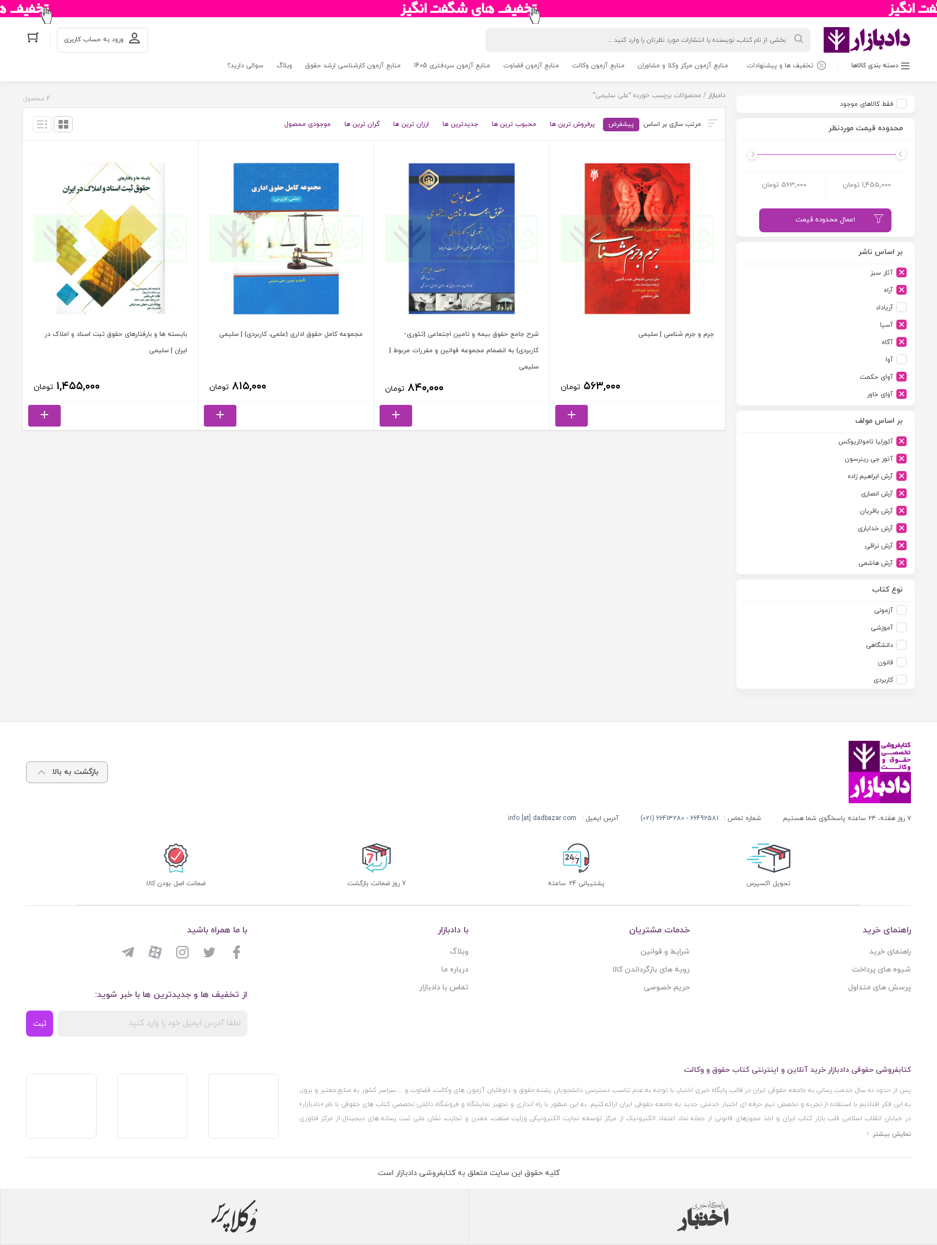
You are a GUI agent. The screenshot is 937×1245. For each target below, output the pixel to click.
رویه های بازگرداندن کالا (651, 969)
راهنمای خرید (890, 952)
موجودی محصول (307, 124)
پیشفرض (621, 124)
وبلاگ (284, 65)
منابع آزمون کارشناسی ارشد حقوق (353, 65)
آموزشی (882, 628)
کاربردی (883, 680)
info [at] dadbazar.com (542, 818)
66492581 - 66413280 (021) (679, 818)
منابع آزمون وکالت (598, 65)
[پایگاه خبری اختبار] (703, 1216)
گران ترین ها (362, 124)
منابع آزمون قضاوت (531, 65)
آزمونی (883, 610)
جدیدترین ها (460, 124)
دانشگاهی (879, 645)
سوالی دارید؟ (245, 65)
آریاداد (884, 307)
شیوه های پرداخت (881, 969)
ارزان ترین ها (411, 124)
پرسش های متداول (879, 987)
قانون (885, 662)
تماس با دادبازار (443, 987)
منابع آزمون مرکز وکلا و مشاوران (683, 65)
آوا (889, 359)
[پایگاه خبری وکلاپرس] (234, 1216)
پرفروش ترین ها (572, 124)
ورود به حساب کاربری (94, 39)
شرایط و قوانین (665, 952)
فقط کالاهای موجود (866, 104)
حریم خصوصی (667, 987)
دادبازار (717, 95)
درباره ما (454, 969)
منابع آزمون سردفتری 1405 (452, 65)
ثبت (40, 1024)
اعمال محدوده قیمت (825, 220)
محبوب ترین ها (514, 124)
